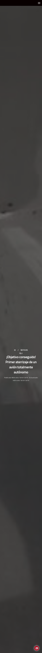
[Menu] (39, 3)
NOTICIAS (24, 350)
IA (15, 350)
